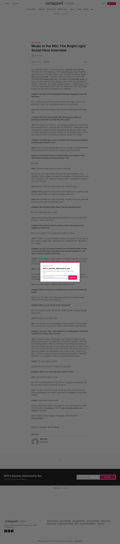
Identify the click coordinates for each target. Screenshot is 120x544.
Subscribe (73, 277)
